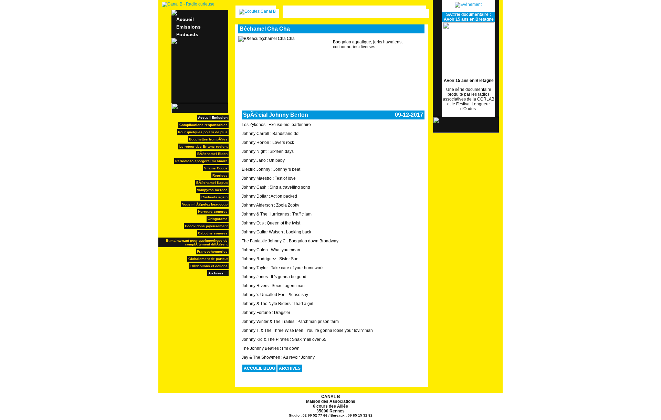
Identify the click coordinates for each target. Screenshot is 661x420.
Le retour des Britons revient (203, 146)
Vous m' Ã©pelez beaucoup (205, 204)
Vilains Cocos (216, 168)
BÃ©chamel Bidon (212, 154)
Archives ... (218, 273)
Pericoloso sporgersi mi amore (201, 161)
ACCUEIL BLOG (259, 368)
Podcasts (187, 34)
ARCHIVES (290, 368)
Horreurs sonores (213, 211)
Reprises (220, 175)
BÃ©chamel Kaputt (212, 183)
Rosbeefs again (214, 197)
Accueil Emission (213, 117)
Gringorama (218, 219)
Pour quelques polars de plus (203, 132)
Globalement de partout (208, 259)
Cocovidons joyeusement (206, 226)
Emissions (188, 27)
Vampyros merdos (212, 190)
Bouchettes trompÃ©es (208, 139)
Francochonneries (212, 251)
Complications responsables (203, 125)
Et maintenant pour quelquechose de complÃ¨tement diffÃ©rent (197, 242)
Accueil (185, 19)
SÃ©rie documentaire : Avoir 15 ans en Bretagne (469, 17)
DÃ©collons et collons (209, 266)
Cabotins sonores (213, 233)
